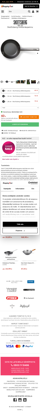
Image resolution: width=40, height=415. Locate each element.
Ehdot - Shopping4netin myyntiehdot (16, 388)
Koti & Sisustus (15, 16)
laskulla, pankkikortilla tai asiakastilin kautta (20, 342)
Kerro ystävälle (9, 133)
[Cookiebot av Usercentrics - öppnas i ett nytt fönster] (28, 183)
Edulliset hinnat (21, 386)
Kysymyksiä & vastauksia (26, 381)
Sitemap (28, 407)
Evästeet (35, 388)
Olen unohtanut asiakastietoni (15, 383)
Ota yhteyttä (33, 383)
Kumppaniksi (30, 390)
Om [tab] (32, 188)
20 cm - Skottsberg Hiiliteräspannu (22, 91)
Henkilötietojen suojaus (16, 390)
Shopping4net (5, 16)
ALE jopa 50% (7, 2)
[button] (37, 12)
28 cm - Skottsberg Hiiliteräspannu (22, 101)
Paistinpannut (5, 18)
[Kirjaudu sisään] (33, 12)
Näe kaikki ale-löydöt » (10, 159)
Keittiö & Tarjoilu (27, 16)
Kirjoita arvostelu (28, 131)
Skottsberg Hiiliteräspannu (18, 18)
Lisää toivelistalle (10, 131)
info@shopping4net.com (20, 372)
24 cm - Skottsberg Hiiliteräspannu (22, 96)
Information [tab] (20, 188)
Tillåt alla (20, 224)
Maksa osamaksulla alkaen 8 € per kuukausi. (9, 119)
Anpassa (19, 230)
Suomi (19, 410)
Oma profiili (11, 381)
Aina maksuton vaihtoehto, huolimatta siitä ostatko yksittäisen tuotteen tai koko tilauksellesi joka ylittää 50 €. (20, 318)
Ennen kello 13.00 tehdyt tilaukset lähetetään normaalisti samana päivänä (20, 326)
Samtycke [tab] (7, 188)
